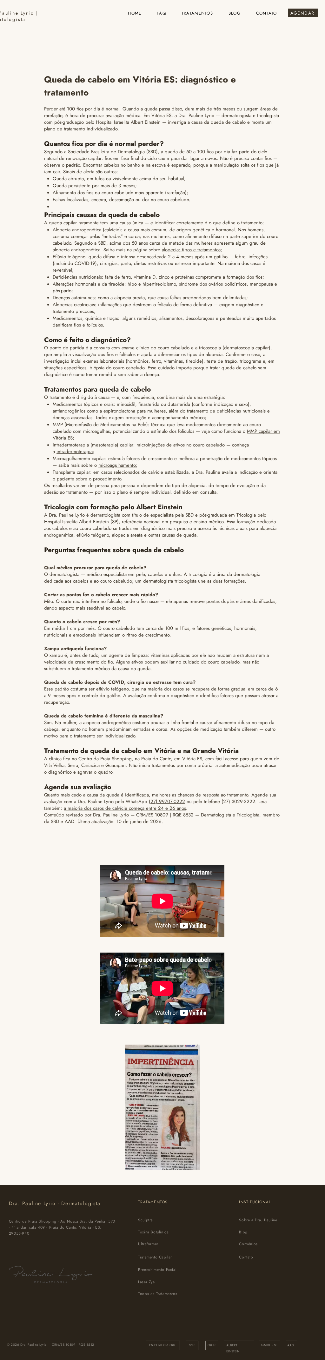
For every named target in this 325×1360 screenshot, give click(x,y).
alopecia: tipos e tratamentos (191, 249)
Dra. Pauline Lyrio (111, 814)
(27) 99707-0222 (167, 801)
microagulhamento (117, 465)
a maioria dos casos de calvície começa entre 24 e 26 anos (125, 808)
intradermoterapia (74, 451)
